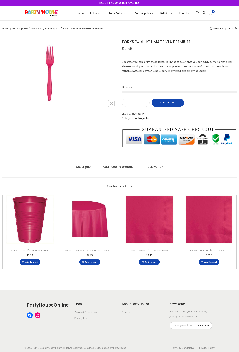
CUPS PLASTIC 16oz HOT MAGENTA (30, 250)
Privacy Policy (82, 318)
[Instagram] (37, 315)
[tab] (84, 167)
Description (84, 167)
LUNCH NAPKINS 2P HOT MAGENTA (149, 250)
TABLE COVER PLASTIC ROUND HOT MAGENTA (89, 250)
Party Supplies (20, 28)
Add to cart (168, 102)
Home (5, 28)
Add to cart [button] (31, 262)
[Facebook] (30, 315)
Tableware (36, 28)
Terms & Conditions (85, 312)
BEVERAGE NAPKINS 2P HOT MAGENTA (209, 250)
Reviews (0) (154, 167)
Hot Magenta (52, 28)
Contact (127, 312)
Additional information (119, 167)
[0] (210, 13)
